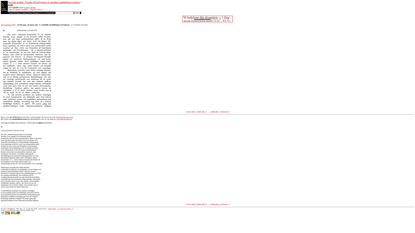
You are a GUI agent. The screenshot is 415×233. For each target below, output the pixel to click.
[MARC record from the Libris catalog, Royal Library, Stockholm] (15, 8)
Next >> (41, 9)
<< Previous (32, 9)
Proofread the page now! (65, 117)
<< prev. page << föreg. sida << (196, 112)
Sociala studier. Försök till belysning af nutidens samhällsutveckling (44, 2)
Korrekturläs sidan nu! (64, 119)
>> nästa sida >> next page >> (219, 112)
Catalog (24, 13)
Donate (42, 13)
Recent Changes (33, 13)
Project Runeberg (14, 13)
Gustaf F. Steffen (29, 8)
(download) (52, 209)
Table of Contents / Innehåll (17, 9)
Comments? (50, 13)
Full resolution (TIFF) (8, 25)
